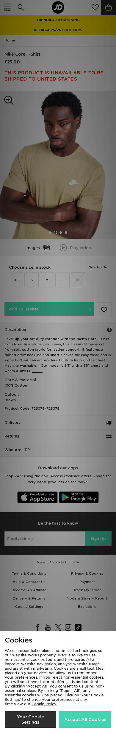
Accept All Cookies (85, 719)
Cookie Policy (44, 704)
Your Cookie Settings (30, 719)
